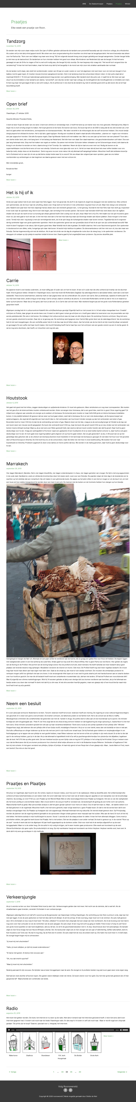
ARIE (84, 4)
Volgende (122, 1072)
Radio (12, 1008)
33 (62, 1072)
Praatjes (119, 4)
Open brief (16, 104)
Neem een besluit (23, 703)
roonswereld (15, 4)
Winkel (127, 4)
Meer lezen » (11, 91)
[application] (68, 1030)
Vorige (12, 1072)
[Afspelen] (9, 1030)
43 (80, 1072)
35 (71, 1072)
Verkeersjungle (21, 897)
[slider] (126, 1030)
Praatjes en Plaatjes (26, 783)
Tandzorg (15, 41)
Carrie (12, 280)
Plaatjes (110, 4)
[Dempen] (121, 1030)
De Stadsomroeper (96, 4)
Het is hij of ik (19, 192)
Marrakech (17, 463)
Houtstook (16, 398)
